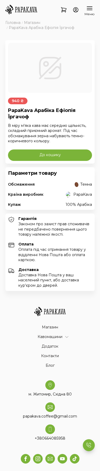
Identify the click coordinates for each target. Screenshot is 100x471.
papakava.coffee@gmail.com (50, 416)
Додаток (50, 346)
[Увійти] (76, 10)
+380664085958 (50, 438)
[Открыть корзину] (64, 10)
